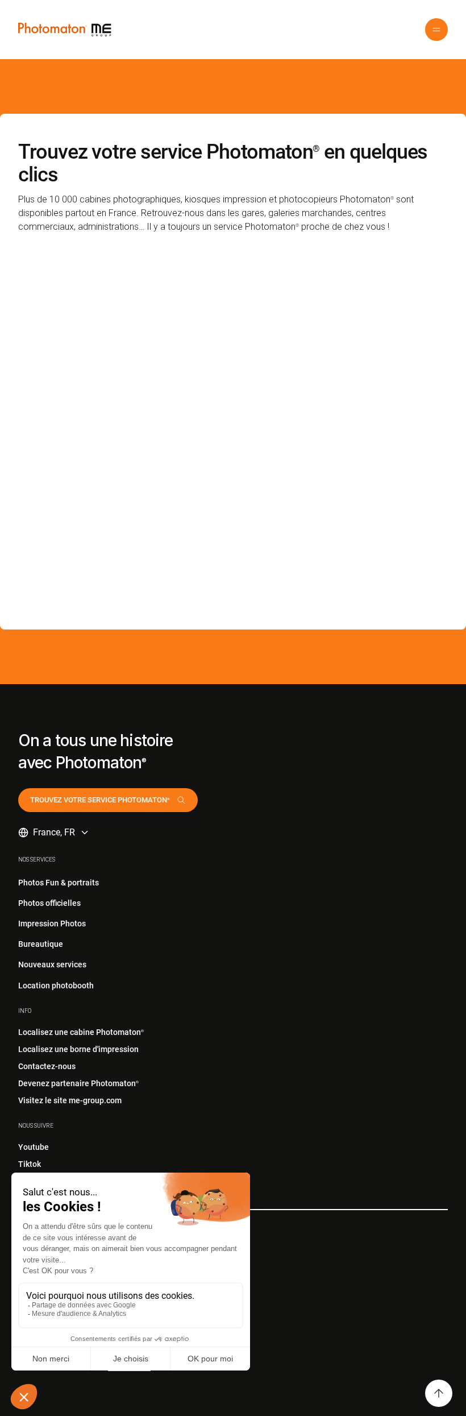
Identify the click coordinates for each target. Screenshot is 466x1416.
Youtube (33, 1147)
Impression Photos (52, 923)
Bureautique (40, 944)
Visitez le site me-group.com (70, 1100)
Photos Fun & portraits (58, 882)
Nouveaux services (52, 964)
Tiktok (29, 1164)
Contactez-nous (47, 1066)
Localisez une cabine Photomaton (81, 1032)
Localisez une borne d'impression (78, 1049)
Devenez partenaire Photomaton (78, 1083)
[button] (436, 29)
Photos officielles (49, 903)
